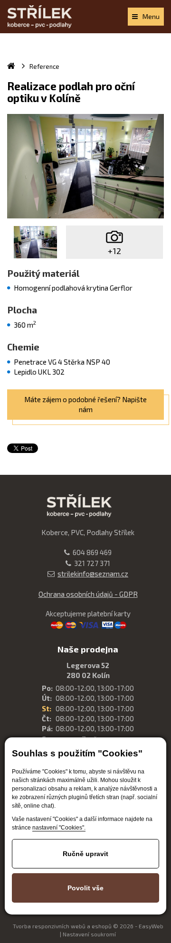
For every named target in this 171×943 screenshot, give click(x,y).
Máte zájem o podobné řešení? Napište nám (85, 404)
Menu (151, 16)
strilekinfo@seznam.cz (92, 573)
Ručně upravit (85, 854)
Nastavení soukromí (89, 934)
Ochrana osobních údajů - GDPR (88, 594)
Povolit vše (85, 888)
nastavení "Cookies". (59, 827)
